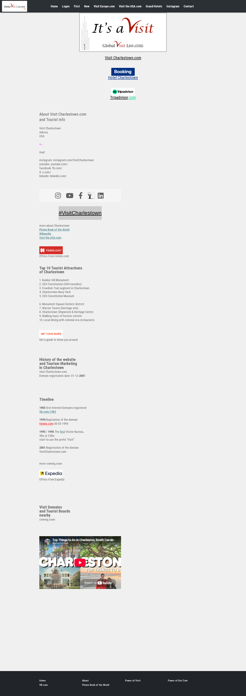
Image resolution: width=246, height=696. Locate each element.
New (86, 6)
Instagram (173, 6)
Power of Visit (133, 680)
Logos (66, 6)
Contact (189, 6)
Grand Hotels (154, 6)
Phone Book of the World (95, 684)
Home (54, 6)
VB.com (43, 684)
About (85, 680)
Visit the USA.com (130, 6)
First (77, 6)
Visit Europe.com (104, 6)
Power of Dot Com (178, 680)
